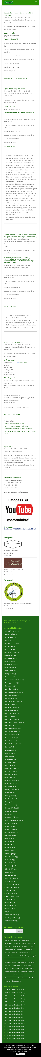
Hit (32, 946)
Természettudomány (27, 971)
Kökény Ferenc (10, 796)
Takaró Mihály (10, 893)
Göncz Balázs (9, 765)
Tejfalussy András (11, 896)
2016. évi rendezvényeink (13, 1014)
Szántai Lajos (9, 881)
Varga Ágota (9, 902)
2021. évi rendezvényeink (13, 1029)
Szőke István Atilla (11, 887)
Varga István (9, 912)
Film (24, 943)
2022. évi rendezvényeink (13, 1032)
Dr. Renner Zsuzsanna (12, 729)
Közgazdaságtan (24, 952)
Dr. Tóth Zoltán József (12, 744)
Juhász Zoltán (9, 787)
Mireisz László (10, 823)
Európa (17, 943)
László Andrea (10, 805)
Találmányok (29, 968)
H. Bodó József (10, 771)
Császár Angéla (10, 662)
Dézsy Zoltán (9, 674)
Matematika (19, 956)
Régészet (27, 965)
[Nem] (39, 1050)
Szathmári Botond (11, 884)
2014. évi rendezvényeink (13, 1008)
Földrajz (8, 946)
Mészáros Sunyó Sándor (13, 820)
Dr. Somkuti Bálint (11, 735)
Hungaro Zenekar (11, 774)
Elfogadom (20, 1054)
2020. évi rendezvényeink (13, 1026)
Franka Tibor (19, 241)
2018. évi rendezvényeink (13, 1020)
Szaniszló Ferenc (10, 878)
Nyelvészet (22, 962)
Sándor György (10, 854)
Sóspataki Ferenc (11, 869)
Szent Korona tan (17, 968)
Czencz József (9, 668)
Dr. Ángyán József (11, 683)
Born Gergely (9, 649)
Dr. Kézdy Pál (9, 716)
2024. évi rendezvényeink (13, 1038)
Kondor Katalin (10, 799)
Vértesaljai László (11, 915)
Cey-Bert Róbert (10, 655)
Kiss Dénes (9, 793)
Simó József (9, 860)
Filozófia (31, 943)
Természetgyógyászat (12, 971)
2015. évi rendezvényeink (13, 1011)
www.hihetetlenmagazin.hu (14, 423)
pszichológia (17, 965)
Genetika (16, 946)
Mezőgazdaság (30, 956)
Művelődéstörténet (18, 959)
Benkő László (9, 640)
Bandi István (9, 637)
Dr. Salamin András (11, 732)
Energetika (8, 943)
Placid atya (8, 844)
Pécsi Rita (8, 841)
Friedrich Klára (10, 762)
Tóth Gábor (9, 899)
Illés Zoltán (9, 777)
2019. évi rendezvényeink (13, 1023)
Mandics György (10, 811)
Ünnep (7, 981)
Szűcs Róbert (8, 349)
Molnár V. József (10, 829)
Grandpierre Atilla (11, 768)
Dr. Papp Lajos (10, 725)
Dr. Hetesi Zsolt (10, 704)
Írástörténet (29, 978)
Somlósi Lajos (9, 866)
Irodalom (28, 949)
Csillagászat (15, 940)
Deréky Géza (9, 671)
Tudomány (8, 975)
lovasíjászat (9, 956)
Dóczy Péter (9, 677)
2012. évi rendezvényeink (13, 1002)
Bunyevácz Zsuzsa (11, 652)
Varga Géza (9, 909)
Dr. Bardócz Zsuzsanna (13, 692)
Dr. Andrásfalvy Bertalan (13, 680)
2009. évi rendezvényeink (13, 993)
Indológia (20, 949)
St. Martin (8, 872)
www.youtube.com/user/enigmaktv (16, 426)
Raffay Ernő (9, 851)
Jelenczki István (10, 784)
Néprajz (31, 962)
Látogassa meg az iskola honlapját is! (16, 492)
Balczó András (10, 634)
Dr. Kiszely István (11, 719)
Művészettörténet (10, 962)
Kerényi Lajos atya (11, 790)
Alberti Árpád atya (11, 631)
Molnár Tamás (10, 826)
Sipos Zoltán (8, 22)
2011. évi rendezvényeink (13, 999)
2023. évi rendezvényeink (13, 1035)
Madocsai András (11, 808)
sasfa (11, 18)
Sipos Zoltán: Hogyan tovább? (15, 89)
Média (7, 959)
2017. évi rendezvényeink (13, 1017)
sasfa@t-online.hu (10, 146)
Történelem (18, 975)
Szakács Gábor (10, 875)
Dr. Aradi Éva (9, 686)
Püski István (9, 848)
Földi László (9, 756)
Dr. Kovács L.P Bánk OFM (13, 723)
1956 (7, 940)
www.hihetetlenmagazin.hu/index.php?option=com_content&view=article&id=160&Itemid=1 (20, 431)
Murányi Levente (10, 832)
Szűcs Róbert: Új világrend (13, 342)
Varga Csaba (9, 905)
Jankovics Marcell (11, 780)
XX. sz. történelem (10, 978)
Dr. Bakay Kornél (10, 689)
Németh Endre (10, 835)
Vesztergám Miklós (11, 918)
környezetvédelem (11, 952)
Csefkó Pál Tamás (11, 664)
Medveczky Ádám (11, 817)
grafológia (25, 946)
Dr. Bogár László (10, 695)
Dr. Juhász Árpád (11, 713)
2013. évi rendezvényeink (13, 1005)
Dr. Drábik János (10, 698)
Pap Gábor (8, 838)
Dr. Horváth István (11, 707)
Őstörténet (16, 981)
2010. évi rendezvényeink (13, 996)
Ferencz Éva (9, 753)
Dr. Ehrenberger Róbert (13, 701)
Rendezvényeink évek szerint (24, 20)
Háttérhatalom (10, 949)
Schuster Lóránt (10, 857)
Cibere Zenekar (10, 658)
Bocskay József (10, 646)
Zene (20, 978)
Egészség (25, 940)
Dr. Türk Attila (10, 747)
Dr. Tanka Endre (10, 738)
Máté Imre (8, 814)
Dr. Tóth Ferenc (10, 741)
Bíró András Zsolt (11, 643)
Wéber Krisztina (10, 921)
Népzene (8, 965)
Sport (7, 968)
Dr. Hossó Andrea (11, 710)
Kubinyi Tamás (10, 802)
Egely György (9, 750)
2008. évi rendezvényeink (13, 990)
